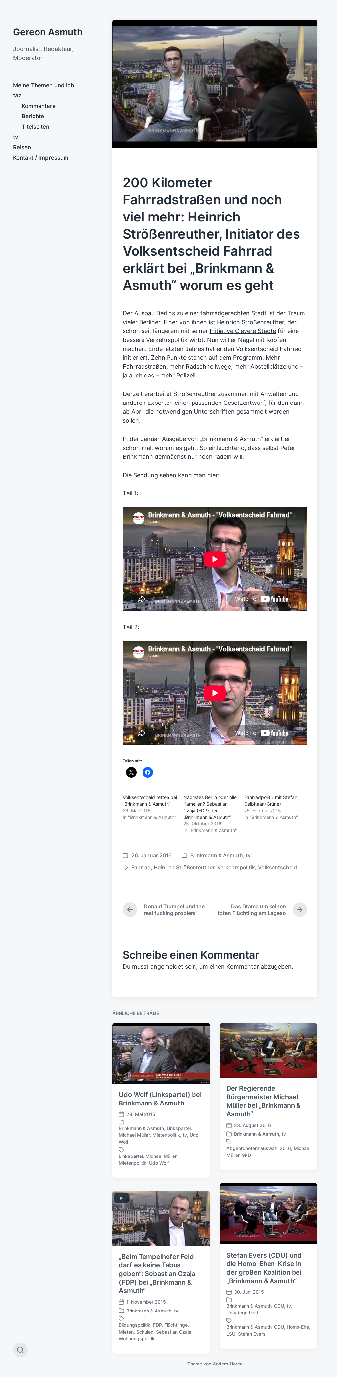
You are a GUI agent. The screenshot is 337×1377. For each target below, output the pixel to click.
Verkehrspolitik (236, 867)
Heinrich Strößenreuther (184, 867)
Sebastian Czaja (173, 1332)
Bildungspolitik (134, 1325)
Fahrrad (141, 867)
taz (17, 95)
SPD (246, 1155)
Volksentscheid (277, 867)
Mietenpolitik (166, 1135)
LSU (230, 1334)
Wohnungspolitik (137, 1338)
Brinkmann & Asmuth (216, 855)
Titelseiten (35, 126)
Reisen (22, 147)
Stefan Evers (252, 1334)
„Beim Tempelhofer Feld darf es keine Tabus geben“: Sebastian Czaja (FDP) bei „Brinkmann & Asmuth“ (157, 1274)
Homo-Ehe (298, 1327)
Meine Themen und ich (43, 85)
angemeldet (166, 966)
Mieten (126, 1332)
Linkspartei (179, 1128)
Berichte (33, 116)
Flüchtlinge (176, 1325)
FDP (157, 1325)
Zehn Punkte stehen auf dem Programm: (208, 357)
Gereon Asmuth (48, 32)
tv (15, 137)
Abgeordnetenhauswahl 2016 (258, 1148)
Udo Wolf (159, 1163)
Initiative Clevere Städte (243, 330)
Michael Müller (134, 1135)
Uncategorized (242, 1312)
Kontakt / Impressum (40, 157)
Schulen (144, 1332)
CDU (279, 1306)
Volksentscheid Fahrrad (269, 348)
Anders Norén (228, 1363)
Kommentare (39, 106)
